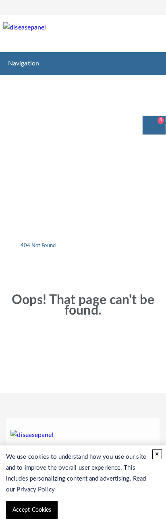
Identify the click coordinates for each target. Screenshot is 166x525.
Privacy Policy (35, 490)
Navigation (23, 63)
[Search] (152, 35)
